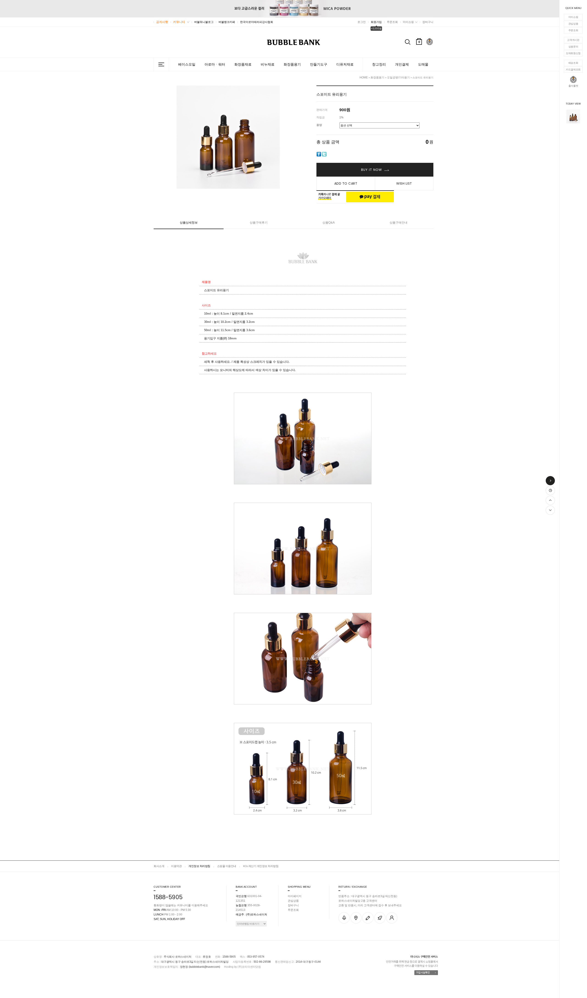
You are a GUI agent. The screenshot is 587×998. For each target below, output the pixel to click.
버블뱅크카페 (227, 22)
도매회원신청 (573, 53)
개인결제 (402, 64)
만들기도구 (318, 64)
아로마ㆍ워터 (215, 64)
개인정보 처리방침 (199, 866)
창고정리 (379, 64)
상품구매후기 (259, 222)
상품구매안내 (398, 222)
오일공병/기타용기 (398, 77)
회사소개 (159, 866)
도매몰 (423, 64)
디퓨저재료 (345, 64)
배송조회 (573, 62)
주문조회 (573, 30)
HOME (364, 77)
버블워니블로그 (203, 22)
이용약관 (176, 866)
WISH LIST (404, 183)
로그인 (361, 22)
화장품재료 (243, 64)
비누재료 (267, 64)
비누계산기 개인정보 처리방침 (261, 866)
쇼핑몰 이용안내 (226, 866)
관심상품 (573, 23)
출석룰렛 (573, 85)
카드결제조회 (573, 69)
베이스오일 (186, 64)
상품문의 (573, 46)
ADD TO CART (345, 183)
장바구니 (427, 22)
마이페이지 (295, 896)
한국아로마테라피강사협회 (256, 22)
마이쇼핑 (573, 17)
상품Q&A (328, 222)
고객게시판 (573, 40)
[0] (419, 52)
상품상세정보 (189, 222)
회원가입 (376, 22)
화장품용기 (292, 64)
